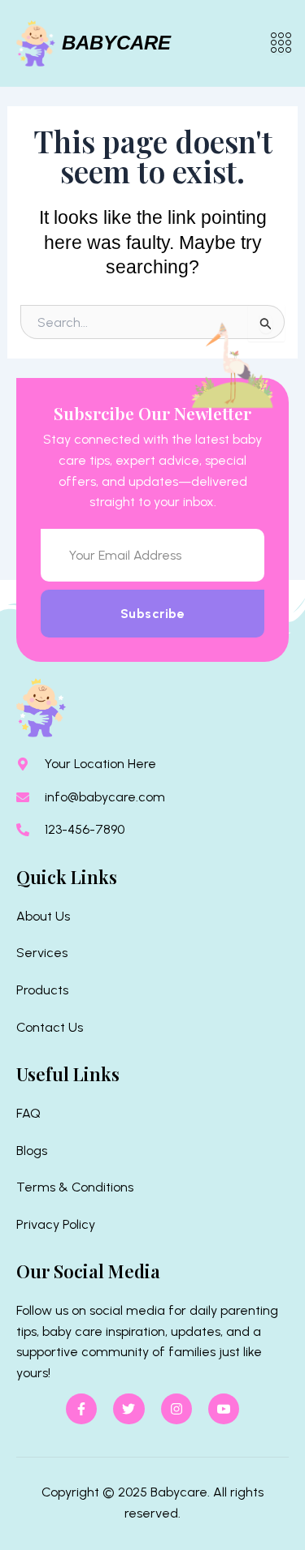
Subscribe (152, 613)
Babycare (116, 43)
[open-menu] (280, 43)
